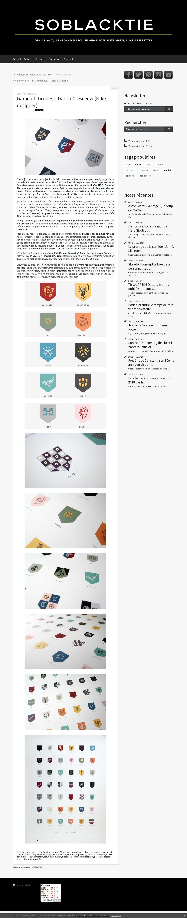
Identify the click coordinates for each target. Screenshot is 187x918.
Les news (55, 852)
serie (48, 854)
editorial (130, 175)
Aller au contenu (9, 2)
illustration (37, 856)
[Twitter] (138, 75)
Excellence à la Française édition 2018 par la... (150, 380)
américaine (56, 854)
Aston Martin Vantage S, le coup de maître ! (150, 208)
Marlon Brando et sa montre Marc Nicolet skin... (148, 228)
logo (51, 856)
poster (97, 856)
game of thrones (98, 852)
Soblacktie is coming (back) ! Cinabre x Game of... (150, 345)
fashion (167, 169)
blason (58, 856)
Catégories (55, 59)
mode (137, 164)
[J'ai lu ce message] (184, 916)
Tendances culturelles (70, 852)
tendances (145, 175)
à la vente (49, 248)
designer (35, 854)
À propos (41, 59)
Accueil (17, 59)
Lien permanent (27, 852)
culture (70, 854)
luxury (149, 164)
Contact (68, 59)
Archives (28, 59)
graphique (79, 854)
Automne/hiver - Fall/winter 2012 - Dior (32, 74)
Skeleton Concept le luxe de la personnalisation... (149, 266)
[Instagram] (158, 75)
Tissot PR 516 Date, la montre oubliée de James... (148, 286)
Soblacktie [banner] (93, 27)
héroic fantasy (86, 856)
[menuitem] (18, 59)
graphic (89, 854)
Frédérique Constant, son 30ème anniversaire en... (151, 362)
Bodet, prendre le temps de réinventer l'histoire (151, 307)
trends (159, 164)
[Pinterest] (148, 75)
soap (42, 854)
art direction (99, 854)
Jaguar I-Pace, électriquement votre (149, 327)
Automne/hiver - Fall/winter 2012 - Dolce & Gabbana (41, 80)
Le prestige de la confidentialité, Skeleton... (151, 248)
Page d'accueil (63, 74)
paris (155, 169)
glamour (143, 169)
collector (105, 856)
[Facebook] (128, 75)
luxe (128, 164)
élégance (130, 169)
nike (29, 854)
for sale (31, 276)
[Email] (168, 75)
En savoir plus (116, 916)
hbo (64, 854)
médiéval (75, 856)
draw (46, 856)
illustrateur (26, 856)
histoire (66, 856)
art (18, 858)
